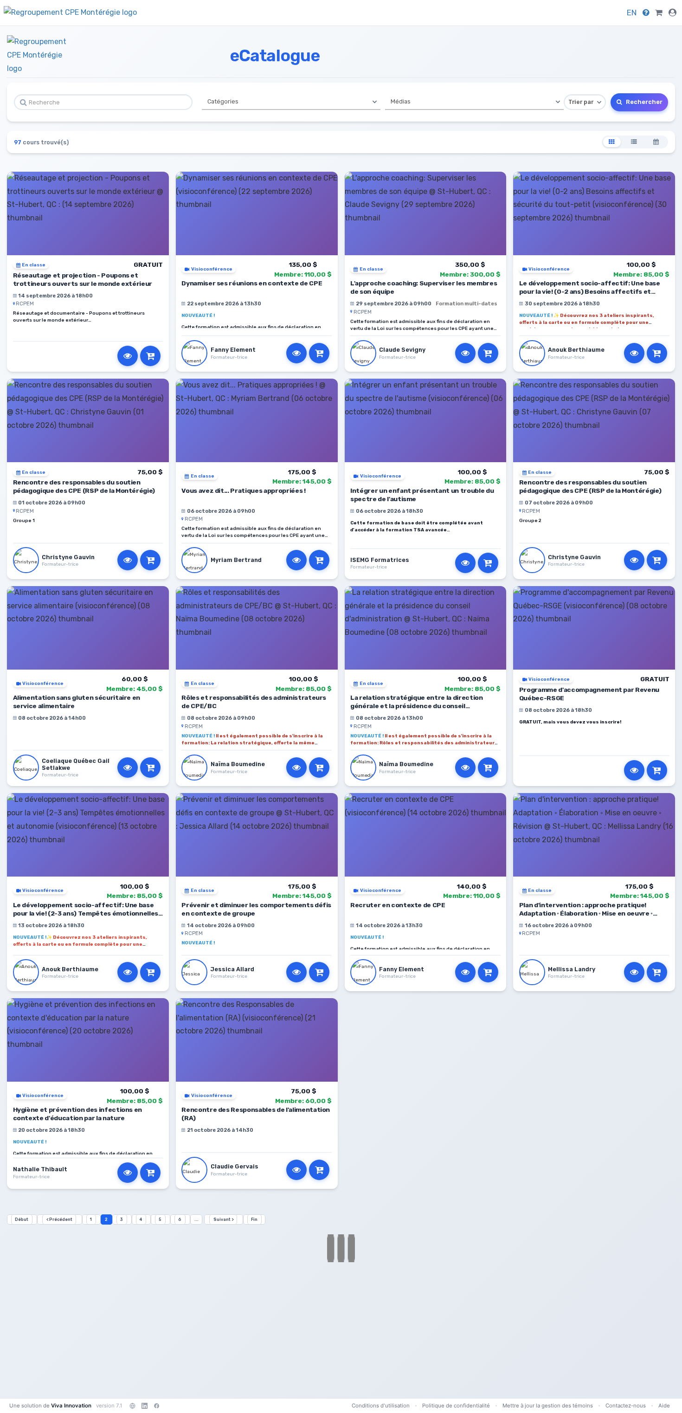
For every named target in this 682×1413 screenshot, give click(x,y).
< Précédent (59, 1219)
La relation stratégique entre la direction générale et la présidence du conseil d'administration (416, 706)
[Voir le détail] (127, 356)
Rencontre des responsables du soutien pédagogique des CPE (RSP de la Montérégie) (84, 486)
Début (21, 1219)
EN (632, 12)
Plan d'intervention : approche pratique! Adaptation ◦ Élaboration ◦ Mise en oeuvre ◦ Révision (586, 913)
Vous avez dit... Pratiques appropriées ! (243, 490)
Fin (254, 1219)
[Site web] (132, 1405)
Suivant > (223, 1219)
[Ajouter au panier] (150, 356)
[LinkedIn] (144, 1405)
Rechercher (643, 101)
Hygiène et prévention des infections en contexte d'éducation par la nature (77, 1114)
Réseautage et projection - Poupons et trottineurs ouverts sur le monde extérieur (83, 279)
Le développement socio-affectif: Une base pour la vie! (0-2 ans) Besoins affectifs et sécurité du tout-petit (589, 291)
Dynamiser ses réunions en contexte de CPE (251, 283)
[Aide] (646, 12)
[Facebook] (156, 1405)
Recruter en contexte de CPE (397, 905)
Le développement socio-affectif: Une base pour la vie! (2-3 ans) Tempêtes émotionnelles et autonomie (86, 913)
